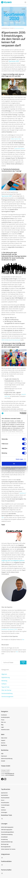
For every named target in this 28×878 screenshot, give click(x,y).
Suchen (23, 662)
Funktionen (4, 715)
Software (3, 684)
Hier (2, 517)
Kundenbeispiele (5, 717)
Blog (2, 724)
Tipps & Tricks (5, 687)
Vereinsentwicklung (19, 28)
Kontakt (3, 761)
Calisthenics (22, 493)
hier (17, 652)
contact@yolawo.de (9, 773)
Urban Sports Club (16, 139)
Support (3, 740)
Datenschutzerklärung (6, 758)
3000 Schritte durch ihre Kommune (10, 340)
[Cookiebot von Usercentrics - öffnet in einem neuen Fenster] (20, 413)
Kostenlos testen (5, 729)
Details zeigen (19, 459)
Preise (2, 719)
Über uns (3, 722)
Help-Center (4, 738)
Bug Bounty (4, 745)
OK (14, 463)
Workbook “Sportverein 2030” (9, 629)
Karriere (3, 743)
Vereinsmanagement (7, 696)
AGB (2, 753)
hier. (23, 639)
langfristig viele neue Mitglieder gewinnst (12, 560)
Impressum (4, 756)
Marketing (4, 680)
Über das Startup (6, 690)
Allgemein (4, 674)
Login (2, 727)
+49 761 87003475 (9, 775)
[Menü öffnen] (2, 819)
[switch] (24, 444)
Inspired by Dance (19, 148)
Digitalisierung (5, 677)
